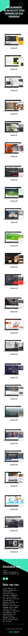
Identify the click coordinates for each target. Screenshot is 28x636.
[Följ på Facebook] (4, 579)
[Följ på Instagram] (7, 579)
